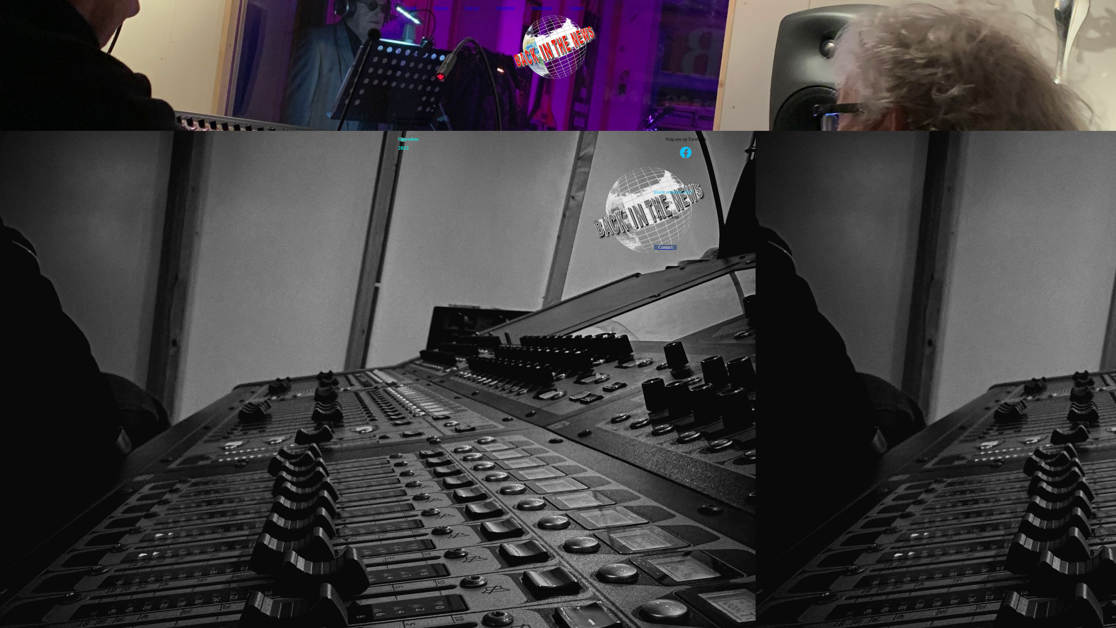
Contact (576, 7)
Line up (472, 7)
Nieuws (441, 7)
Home (411, 7)
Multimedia (542, 7)
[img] (558, 65)
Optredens (505, 7)
